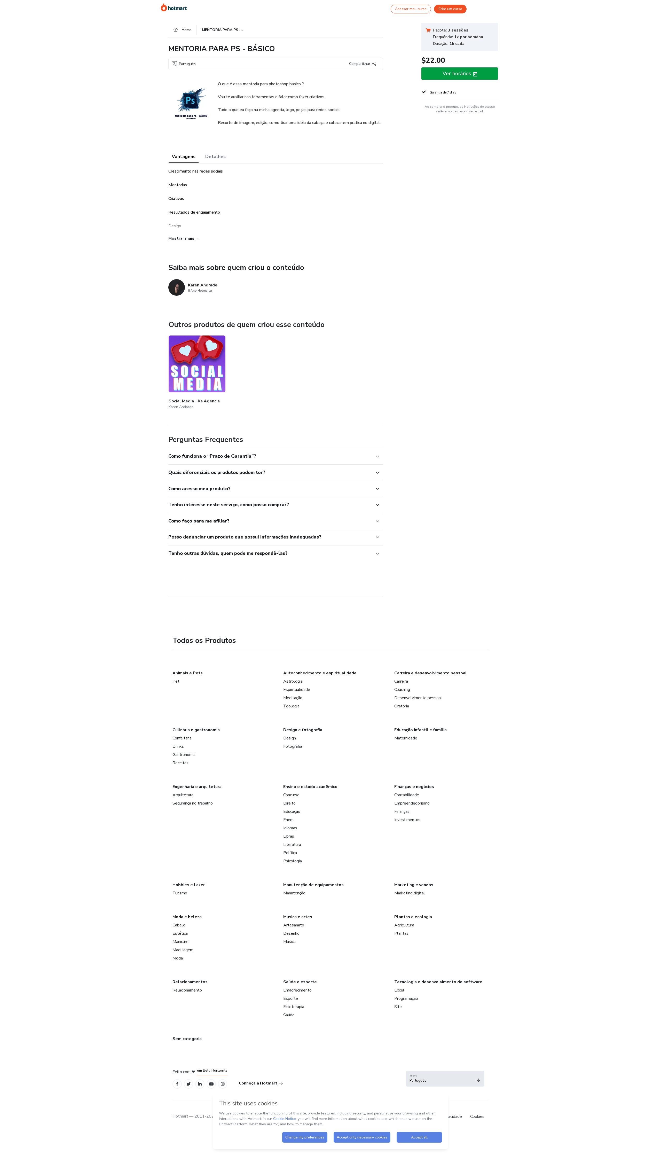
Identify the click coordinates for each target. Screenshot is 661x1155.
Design (289, 738)
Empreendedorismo (412, 803)
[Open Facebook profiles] (177, 1084)
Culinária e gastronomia (196, 730)
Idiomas (290, 828)
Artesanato (293, 925)
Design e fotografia (302, 730)
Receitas (180, 763)
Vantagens (183, 156)
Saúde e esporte (300, 982)
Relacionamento (187, 990)
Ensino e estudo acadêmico (310, 787)
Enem (288, 820)
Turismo (179, 893)
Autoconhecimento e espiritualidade (320, 673)
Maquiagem (182, 950)
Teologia (291, 706)
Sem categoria (187, 1039)
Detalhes (215, 156)
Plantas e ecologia (413, 917)
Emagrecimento (297, 990)
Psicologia (292, 861)
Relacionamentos (190, 982)
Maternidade (405, 738)
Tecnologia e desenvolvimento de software (438, 982)
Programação (406, 998)
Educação (291, 811)
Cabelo (178, 925)
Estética (180, 933)
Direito (289, 803)
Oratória (401, 706)
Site (398, 1007)
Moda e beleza (187, 917)
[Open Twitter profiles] (189, 1084)
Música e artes (297, 917)
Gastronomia (183, 755)
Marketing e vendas (413, 885)
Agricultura (404, 925)
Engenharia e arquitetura (197, 787)
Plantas (401, 933)
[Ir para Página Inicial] (174, 7)
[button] (270, 456)
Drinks (178, 746)
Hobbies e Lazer (188, 885)
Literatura (292, 844)
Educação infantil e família (420, 730)
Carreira (401, 681)
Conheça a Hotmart (258, 1083)
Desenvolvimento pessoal (418, 698)
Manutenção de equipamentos (313, 885)
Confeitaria (182, 738)
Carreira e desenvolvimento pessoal (430, 673)
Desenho (291, 933)
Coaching (402, 689)
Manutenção (294, 893)
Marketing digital (409, 893)
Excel (399, 990)
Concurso (291, 795)
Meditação (292, 698)
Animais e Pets (187, 673)
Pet (175, 681)
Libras (288, 836)
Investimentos (407, 820)
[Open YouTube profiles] (211, 1084)
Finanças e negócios (414, 787)
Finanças (402, 811)
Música (289, 942)
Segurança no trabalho (192, 803)
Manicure (180, 942)
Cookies (477, 1116)
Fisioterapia (293, 1007)
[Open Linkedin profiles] (200, 1084)
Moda (177, 958)
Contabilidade (406, 795)
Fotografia (292, 746)
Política (290, 853)
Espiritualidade (296, 689)
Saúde (289, 1015)
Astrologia (293, 681)
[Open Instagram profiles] (223, 1084)
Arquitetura (182, 795)
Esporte (290, 998)
